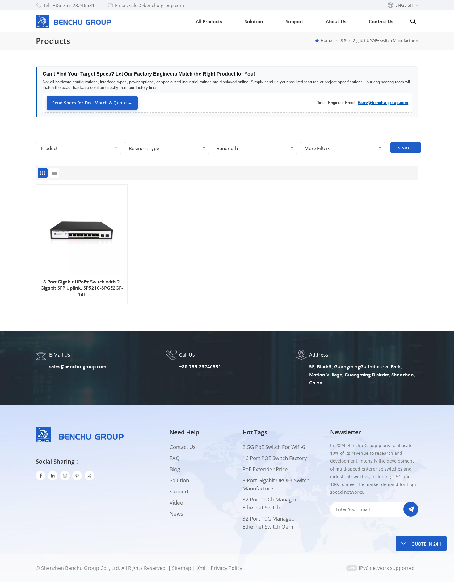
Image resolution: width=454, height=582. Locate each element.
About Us (336, 21)
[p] (77, 475)
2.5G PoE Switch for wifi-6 (273, 446)
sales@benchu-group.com (77, 366)
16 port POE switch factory (274, 458)
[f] (40, 475)
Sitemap (181, 568)
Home (326, 40)
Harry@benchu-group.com (383, 102)
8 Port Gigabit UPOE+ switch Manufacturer (275, 484)
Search (405, 147)
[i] (52, 475)
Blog (175, 469)
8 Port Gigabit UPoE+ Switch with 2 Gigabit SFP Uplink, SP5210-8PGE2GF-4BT (81, 288)
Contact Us (381, 21)
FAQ (175, 458)
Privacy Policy (226, 568)
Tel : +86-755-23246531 (69, 5)
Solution (254, 21)
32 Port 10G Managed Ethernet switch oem (268, 522)
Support (294, 21)
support (179, 491)
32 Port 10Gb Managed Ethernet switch (270, 503)
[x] (89, 475)
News (176, 513)
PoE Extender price (265, 469)
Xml (201, 568)
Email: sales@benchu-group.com (149, 5)
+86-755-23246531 (200, 366)
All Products (209, 21)
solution (179, 480)
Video (176, 502)
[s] (65, 475)
